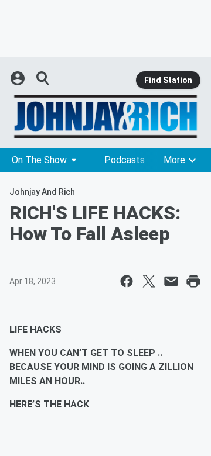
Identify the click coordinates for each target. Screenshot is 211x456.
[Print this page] (193, 281)
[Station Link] (105, 116)
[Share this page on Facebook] (126, 281)
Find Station (168, 80)
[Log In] (19, 78)
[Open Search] (43, 78)
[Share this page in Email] (171, 281)
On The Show (39, 159)
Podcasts (124, 159)
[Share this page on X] (149, 281)
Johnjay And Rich (42, 191)
